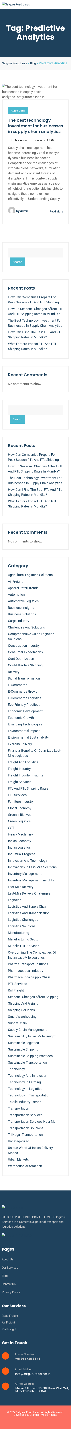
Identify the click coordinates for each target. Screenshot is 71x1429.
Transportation (18, 1108)
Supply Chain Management (27, 1030)
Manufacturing (18, 933)
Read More (56, 211)
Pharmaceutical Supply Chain (29, 977)
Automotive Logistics (23, 601)
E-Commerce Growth (23, 691)
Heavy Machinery (20, 834)
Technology (16, 1069)
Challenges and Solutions (26, 627)
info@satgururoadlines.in (32, 1374)
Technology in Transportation (29, 1095)
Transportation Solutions (26, 1128)
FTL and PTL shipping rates (28, 788)
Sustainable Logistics (23, 1043)
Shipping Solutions (21, 1010)
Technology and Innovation (27, 1075)
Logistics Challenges (23, 920)
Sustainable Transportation (27, 1062)
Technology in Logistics (25, 1089)
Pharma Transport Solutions (28, 964)
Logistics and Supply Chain (27, 906)
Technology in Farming (24, 1082)
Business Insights (21, 608)
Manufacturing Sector (24, 939)
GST (11, 828)
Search (17, 262)
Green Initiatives (19, 815)
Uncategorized (18, 1141)
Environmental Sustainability (28, 737)
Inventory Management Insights (31, 880)
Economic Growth (21, 718)
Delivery (13, 672)
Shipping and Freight (23, 1003)
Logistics (14, 900)
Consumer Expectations (25, 652)
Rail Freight (16, 990)
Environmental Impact (24, 731)
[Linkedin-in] (39, 1422)
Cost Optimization (21, 659)
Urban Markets (18, 1159)
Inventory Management (25, 874)
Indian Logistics (19, 847)
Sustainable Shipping (23, 1049)
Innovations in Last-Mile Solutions (32, 867)
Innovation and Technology (27, 860)
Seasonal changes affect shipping (33, 997)
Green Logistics (19, 821)
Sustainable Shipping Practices (30, 1056)
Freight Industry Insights (25, 775)
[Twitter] (32, 1422)
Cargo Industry (18, 621)
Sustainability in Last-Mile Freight (32, 1036)
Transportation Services (25, 1115)
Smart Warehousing (22, 1016)
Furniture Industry (21, 801)
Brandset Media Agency (43, 1414)
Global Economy (19, 808)
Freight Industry (19, 769)
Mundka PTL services (23, 946)
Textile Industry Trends (24, 1102)
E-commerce (17, 685)
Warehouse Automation (25, 1166)
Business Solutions (22, 614)
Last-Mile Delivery (20, 887)
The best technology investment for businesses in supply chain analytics (35, 126)
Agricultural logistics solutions (30, 575)
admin (24, 211)
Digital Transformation (24, 678)
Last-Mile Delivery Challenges (29, 893)
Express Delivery (20, 744)
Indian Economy (19, 841)
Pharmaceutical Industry (25, 971)
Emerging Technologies (25, 724)
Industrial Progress (22, 854)
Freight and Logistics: (23, 762)
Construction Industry (24, 645)
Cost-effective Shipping (25, 665)
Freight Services (19, 782)
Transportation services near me (32, 1121)
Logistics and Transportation (29, 913)
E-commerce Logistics (24, 698)
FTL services (17, 795)
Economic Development (25, 711)
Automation (16, 594)
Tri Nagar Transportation (25, 1135)
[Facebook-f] (24, 1422)
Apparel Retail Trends (23, 588)
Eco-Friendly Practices (24, 704)
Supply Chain (18, 111)
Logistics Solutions (22, 926)
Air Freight (15, 581)
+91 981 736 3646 (27, 1359)
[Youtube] (47, 1422)
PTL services (17, 984)
